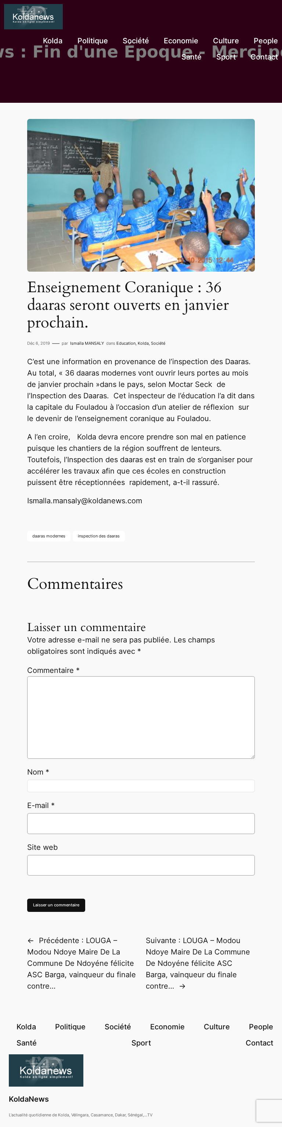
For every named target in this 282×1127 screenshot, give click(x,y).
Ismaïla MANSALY (87, 343)
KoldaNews (29, 1099)
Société (158, 343)
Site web (42, 847)
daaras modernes (48, 536)
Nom (38, 772)
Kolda (143, 343)
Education (125, 343)
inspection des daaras (99, 536)
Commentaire (53, 670)
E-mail (41, 805)
